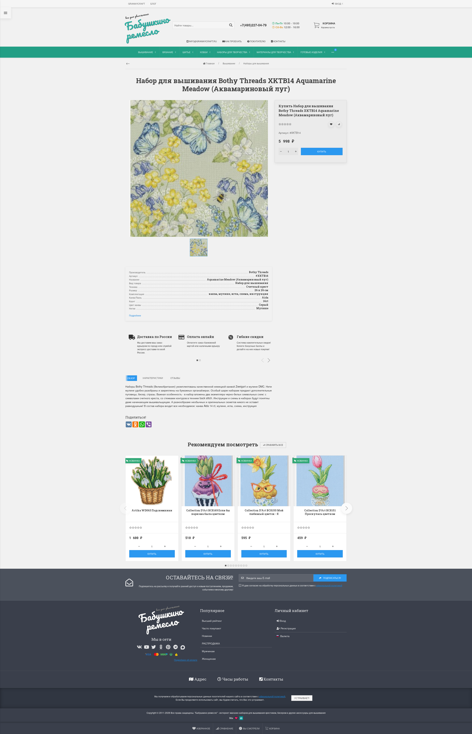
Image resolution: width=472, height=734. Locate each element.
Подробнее (135, 315)
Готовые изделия (311, 52)
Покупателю (257, 41)
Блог (153, 3)
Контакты (279, 41)
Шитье (186, 52)
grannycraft (136, 3)
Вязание (167, 52)
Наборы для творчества (232, 52)
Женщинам (209, 658)
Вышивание (145, 52)
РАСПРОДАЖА (211, 643)
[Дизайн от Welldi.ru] (241, 717)
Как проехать (233, 41)
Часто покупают (211, 628)
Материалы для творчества (274, 52)
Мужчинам (208, 651)
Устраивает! (301, 698)
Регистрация (288, 628)
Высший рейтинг (212, 621)
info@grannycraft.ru (202, 41)
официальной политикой (329, 585)
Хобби (204, 52)
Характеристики (153, 377)
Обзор (131, 378)
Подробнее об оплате (185, 659)
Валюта (284, 636)
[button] (199, 260)
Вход (338, 3)
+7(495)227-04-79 (253, 25)
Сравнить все (274, 445)
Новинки (207, 636)
